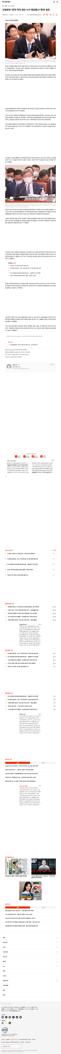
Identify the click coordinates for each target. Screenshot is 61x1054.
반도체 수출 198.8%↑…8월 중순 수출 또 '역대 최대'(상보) (19, 770)
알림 (4, 995)
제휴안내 (8, 1042)
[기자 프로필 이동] (9, 366)
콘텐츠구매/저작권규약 (15, 1042)
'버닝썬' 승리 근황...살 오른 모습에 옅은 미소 (17, 575)
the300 (5, 942)
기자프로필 (5, 985)
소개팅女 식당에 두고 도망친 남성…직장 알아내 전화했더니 (21, 553)
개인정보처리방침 (14, 1039)
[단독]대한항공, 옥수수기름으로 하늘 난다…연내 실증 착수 (24, 344)
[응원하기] (19, 365)
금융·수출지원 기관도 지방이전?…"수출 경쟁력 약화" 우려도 (19, 910)
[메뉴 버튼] (57, 1)
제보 (4, 990)
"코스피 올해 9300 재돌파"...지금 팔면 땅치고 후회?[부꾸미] (22, 616)
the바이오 (5, 952)
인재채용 (8, 1039)
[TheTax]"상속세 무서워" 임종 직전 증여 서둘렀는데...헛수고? (20, 918)
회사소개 (3, 1039)
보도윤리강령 (27, 1042)
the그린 (5, 956)
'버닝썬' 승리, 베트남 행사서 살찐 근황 (19, 265)
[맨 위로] (58, 1048)
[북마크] (56, 15)
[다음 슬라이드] (53, 364)
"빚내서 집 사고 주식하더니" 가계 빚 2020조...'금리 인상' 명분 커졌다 (21, 766)
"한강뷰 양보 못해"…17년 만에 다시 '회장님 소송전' (20, 706)
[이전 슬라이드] (49, 364)
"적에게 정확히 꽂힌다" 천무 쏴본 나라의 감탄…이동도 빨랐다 (22, 620)
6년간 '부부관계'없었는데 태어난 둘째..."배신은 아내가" (23, 275)
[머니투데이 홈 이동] (6, 1004)
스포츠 (4, 976)
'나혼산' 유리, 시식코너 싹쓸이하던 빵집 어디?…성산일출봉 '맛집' (23, 610)
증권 (4, 937)
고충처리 (22, 1042)
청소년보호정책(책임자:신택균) (24, 1039)
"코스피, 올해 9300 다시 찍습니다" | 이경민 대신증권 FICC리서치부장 (43, 876)
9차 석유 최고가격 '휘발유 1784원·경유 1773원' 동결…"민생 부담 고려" (22, 922)
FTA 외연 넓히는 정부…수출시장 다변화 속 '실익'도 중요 (18, 914)
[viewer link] (53, 57)
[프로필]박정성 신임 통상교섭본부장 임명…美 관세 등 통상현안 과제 (21, 926)
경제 (6, 6)
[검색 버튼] (54, 1)
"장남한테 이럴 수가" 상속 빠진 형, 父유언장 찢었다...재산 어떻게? (23, 607)
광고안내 (3, 1042)
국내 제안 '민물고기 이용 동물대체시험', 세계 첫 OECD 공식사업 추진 (21, 773)
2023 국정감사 (11, 6)
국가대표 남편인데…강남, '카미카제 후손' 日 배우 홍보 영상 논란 (25, 268)
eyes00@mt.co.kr (16, 366)
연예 (4, 971)
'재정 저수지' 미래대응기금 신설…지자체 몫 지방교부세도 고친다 (20, 777)
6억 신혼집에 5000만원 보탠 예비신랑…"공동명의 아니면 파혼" (25, 273)
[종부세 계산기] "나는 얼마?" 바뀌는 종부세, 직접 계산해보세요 (20, 781)
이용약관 (33, 1039)
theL (4, 947)
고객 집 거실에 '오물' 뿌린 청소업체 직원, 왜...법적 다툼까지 (22, 663)
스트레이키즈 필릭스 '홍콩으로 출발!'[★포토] (16, 876)
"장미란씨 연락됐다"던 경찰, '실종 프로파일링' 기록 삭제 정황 (22, 613)
